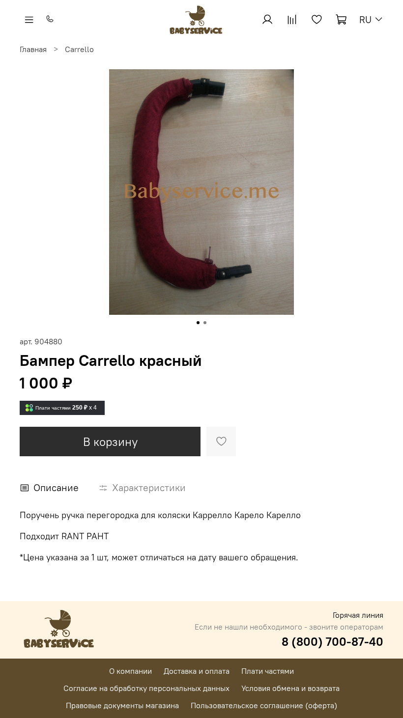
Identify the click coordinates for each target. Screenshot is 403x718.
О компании (130, 671)
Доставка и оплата (197, 671)
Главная (33, 49)
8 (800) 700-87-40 (332, 641)
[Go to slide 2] (204, 322)
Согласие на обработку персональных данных (146, 688)
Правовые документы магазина (122, 705)
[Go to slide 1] (198, 322)
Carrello (79, 49)
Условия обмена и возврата (290, 688)
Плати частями (267, 671)
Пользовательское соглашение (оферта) (264, 705)
